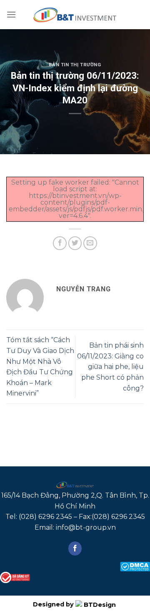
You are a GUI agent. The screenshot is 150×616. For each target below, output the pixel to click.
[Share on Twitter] (75, 243)
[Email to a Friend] (90, 243)
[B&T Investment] (75, 15)
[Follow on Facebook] (75, 548)
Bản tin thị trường (75, 65)
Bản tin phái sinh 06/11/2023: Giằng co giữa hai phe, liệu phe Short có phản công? (110, 366)
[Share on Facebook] (60, 243)
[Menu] (11, 14)
